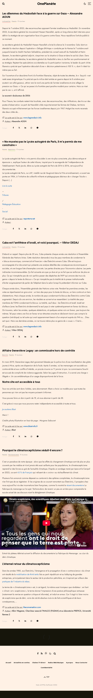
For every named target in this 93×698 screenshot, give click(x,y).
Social (5, 211)
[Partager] (13, 128)
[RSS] (42, 653)
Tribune (5, 195)
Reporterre (11, 149)
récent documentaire (75, 485)
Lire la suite (7, 185)
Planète (14, 21)
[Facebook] (38, 653)
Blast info (5, 355)
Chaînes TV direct (38, 662)
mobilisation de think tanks (27, 574)
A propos (69, 662)
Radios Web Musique (56, 662)
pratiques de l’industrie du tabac (16, 581)
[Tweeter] (19, 128)
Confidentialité (46, 667)
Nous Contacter (81, 662)
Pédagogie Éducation (11, 204)
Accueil (8, 662)
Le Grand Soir (6, 21)
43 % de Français (24, 472)
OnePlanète (46, 3)
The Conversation (13, 455)
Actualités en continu (22, 662)
